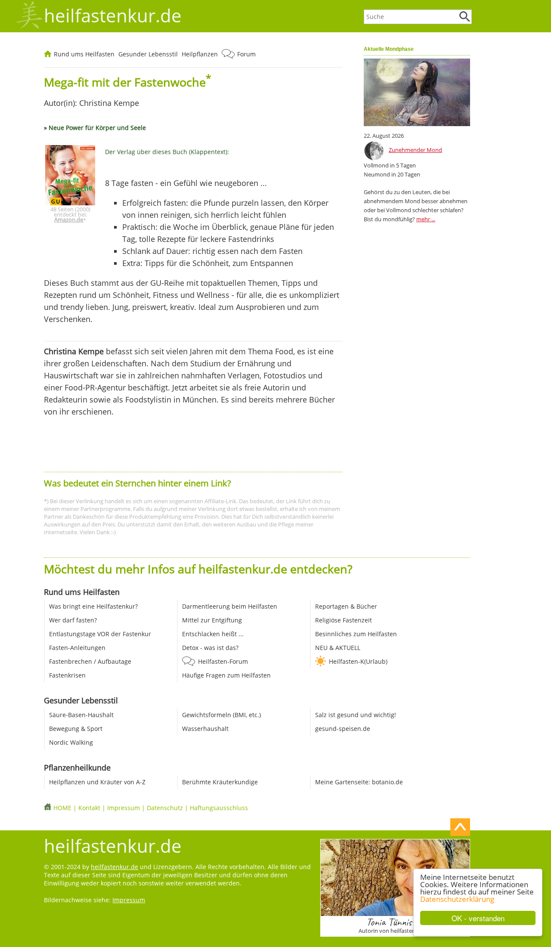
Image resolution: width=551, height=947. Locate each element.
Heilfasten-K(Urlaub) (358, 661)
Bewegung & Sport (75, 728)
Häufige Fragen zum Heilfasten (226, 675)
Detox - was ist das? (210, 648)
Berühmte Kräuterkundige (220, 782)
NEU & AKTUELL (337, 648)
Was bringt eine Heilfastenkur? (93, 606)
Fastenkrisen (67, 675)
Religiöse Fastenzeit (343, 620)
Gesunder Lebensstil (148, 54)
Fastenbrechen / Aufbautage (90, 661)
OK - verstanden (478, 918)
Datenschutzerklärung (457, 899)
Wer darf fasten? (73, 620)
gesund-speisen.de (342, 728)
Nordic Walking (71, 742)
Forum (246, 54)
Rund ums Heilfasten (84, 54)
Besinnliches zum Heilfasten (356, 634)
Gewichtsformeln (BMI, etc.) (221, 715)
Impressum (123, 808)
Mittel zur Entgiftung (212, 620)
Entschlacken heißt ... (213, 634)
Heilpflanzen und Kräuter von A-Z (97, 782)
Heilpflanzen (200, 54)
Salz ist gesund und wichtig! (355, 715)
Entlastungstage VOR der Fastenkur (100, 634)
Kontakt (89, 808)
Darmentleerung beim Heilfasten (229, 606)
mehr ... (425, 219)
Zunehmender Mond (415, 150)
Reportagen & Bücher (346, 606)
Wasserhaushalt (205, 728)
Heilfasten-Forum (223, 661)
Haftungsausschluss (219, 808)
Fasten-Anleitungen (77, 648)
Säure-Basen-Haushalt (81, 715)
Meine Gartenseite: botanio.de (359, 782)
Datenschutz (165, 808)
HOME (62, 808)
